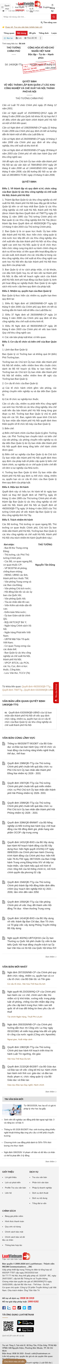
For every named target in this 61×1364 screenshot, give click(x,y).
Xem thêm (50, 957)
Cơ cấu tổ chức (14, 984)
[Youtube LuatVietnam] (14, 1308)
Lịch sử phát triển (13, 1182)
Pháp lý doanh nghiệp (42, 1188)
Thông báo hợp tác (13, 1245)
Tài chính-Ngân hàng (16, 1017)
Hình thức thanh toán (14, 1221)
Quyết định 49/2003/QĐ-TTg (36, 686)
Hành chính (39, 1085)
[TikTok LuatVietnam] (19, 1308)
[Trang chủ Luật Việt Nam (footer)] (29, 1256)
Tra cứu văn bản (39, 1177)
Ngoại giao (12, 1039)
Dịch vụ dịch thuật (40, 1193)
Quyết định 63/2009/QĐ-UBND (39, 690)
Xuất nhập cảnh (25, 1039)
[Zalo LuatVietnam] (9, 1308)
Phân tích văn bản (40, 1182)
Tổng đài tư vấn (39, 1203)
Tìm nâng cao (50, 22)
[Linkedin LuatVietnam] (29, 1308)
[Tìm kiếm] (54, 17)
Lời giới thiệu (11, 1177)
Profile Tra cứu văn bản (15, 1188)
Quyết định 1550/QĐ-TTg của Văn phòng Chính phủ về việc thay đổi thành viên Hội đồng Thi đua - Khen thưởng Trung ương (29, 905)
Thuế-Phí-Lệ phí (35, 1017)
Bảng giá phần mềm (14, 1216)
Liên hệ (8, 1193)
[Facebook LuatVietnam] (4, 1308)
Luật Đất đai (45, 1362)
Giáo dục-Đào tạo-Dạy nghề (20, 1085)
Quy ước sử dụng (13, 1226)
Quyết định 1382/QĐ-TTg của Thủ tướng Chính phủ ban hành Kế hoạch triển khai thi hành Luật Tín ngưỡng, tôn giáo (30, 1050)
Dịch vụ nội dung (39, 1198)
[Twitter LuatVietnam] (24, 1308)
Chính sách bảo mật (14, 1232)
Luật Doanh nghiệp (30, 1362)
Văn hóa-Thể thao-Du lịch (33, 984)
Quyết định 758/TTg (12, 690)
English (45, 7)
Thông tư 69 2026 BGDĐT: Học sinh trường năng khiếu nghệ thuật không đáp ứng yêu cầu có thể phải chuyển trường (29, 1132)
